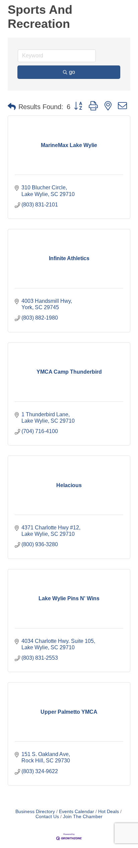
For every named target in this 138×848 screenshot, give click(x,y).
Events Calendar (76, 811)
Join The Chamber (82, 816)
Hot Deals (108, 811)
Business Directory (35, 811)
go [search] (72, 72)
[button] (12, 107)
